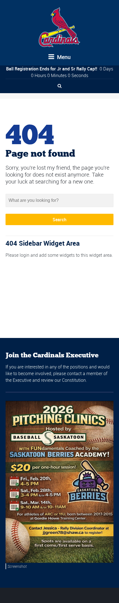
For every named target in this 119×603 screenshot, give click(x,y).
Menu (63, 57)
